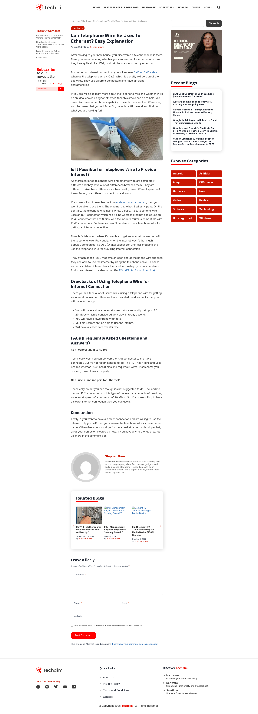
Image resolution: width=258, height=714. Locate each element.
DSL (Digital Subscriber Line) (137, 270)
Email (125, 603)
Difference (206, 182)
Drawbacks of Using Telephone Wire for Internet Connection (50, 44)
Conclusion (41, 57)
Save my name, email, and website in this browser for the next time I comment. (108, 626)
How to (183, 7)
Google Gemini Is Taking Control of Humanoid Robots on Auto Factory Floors (193, 112)
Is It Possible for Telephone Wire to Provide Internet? (49, 36)
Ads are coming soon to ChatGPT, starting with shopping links (192, 103)
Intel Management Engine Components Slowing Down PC (115, 530)
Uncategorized (182, 218)
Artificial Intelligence (207, 174)
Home (96, 7)
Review (204, 200)
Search (214, 23)
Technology (207, 209)
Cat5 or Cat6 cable (145, 72)
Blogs (176, 182)
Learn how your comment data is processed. (135, 644)
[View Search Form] (219, 7)
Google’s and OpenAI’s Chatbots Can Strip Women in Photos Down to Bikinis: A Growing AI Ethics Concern (195, 131)
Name (78, 603)
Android (178, 173)
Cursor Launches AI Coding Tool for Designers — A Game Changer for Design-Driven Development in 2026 (193, 141)
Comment (80, 574)
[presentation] (89, 515)
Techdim (127, 705)
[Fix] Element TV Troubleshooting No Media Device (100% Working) (143, 531)
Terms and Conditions (116, 690)
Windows (205, 218)
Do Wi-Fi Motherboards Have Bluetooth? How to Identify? (89, 530)
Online (196, 7)
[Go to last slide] (73, 525)
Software (179, 209)
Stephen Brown (97, 47)
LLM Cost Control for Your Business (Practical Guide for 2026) (193, 95)
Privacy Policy (111, 683)
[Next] (160, 525)
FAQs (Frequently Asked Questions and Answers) (48, 52)
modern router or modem (130, 202)
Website (78, 616)
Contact (108, 696)
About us (108, 677)
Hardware (149, 7)
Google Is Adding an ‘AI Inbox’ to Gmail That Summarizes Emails (195, 121)
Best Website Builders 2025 (121, 7)
